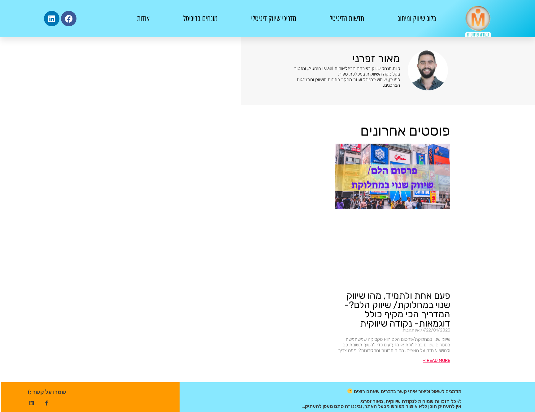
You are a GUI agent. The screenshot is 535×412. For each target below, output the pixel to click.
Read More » (436, 360)
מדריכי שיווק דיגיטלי (273, 18)
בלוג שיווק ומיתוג (417, 18)
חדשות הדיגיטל (347, 18)
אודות (143, 18)
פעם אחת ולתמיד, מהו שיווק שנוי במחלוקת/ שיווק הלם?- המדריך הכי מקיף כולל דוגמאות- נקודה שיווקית (397, 309)
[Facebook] (68, 18)
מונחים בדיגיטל (200, 18)
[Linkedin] (51, 18)
